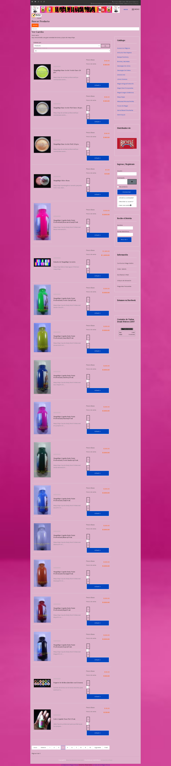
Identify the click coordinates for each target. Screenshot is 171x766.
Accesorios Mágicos (123, 48)
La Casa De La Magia (106, 760)
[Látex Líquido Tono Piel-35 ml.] (42, 719)
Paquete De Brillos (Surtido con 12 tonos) (68, 683)
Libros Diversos (122, 79)
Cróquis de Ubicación (124, 280)
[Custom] (44, 1)
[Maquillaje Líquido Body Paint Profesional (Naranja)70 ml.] (42, 573)
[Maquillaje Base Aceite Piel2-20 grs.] (42, 144)
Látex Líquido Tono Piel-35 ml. (64, 719)
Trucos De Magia (122, 106)
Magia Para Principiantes (125, 88)
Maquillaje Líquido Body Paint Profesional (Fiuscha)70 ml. (64, 418)
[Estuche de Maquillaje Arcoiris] (42, 262)
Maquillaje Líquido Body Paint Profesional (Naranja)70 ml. (64, 573)
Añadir (98, 85)
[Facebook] (32, 1)
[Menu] (135, 9)
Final (106, 747)
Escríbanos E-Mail (123, 275)
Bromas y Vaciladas (123, 61)
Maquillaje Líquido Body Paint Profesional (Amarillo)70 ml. (64, 337)
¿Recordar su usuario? (126, 201)
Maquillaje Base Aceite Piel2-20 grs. (66, 144)
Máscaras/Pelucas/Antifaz (125, 101)
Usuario (119, 171)
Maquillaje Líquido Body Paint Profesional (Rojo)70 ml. (64, 609)
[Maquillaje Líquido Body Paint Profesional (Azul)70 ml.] (42, 500)
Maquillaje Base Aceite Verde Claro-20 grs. (67, 71)
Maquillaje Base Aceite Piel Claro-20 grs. (67, 108)
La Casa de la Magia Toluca (69, 765)
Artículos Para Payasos (124, 52)
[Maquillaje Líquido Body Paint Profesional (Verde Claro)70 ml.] (42, 300)
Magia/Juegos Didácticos (125, 92)
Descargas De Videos (124, 70)
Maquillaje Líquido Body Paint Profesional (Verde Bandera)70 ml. (65, 459)
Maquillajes (121, 97)
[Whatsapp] (41, 1)
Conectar (127, 192)
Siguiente (98, 747)
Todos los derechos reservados (75, 760)
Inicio (126, 9)
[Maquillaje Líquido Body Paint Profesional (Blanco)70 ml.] (42, 536)
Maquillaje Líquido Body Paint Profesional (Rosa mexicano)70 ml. (65, 221)
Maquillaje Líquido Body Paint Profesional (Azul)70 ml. (64, 500)
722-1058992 (123, 1)
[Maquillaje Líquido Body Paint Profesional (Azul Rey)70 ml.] (42, 377)
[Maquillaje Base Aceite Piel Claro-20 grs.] (42, 108)
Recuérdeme (123, 187)
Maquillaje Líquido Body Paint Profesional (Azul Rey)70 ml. (64, 377)
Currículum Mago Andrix (125, 263)
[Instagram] (38, 1)
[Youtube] (35, 1)
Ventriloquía (121, 115)
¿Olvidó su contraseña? (126, 198)
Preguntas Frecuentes (124, 286)
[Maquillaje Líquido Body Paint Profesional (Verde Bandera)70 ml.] (42, 459)
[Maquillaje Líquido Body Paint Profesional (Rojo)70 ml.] (42, 610)
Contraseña (120, 178)
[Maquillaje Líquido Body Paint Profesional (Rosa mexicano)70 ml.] (42, 221)
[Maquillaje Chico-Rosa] (42, 181)
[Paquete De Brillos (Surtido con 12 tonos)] (42, 683)
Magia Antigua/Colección (125, 84)
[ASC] (105, 45)
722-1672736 (116, 1)
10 (90, 747)
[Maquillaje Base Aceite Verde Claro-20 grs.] (42, 72)
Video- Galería (121, 269)
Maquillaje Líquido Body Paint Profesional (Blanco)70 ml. (64, 536)
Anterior (43, 747)
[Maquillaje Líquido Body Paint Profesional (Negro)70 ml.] (42, 646)
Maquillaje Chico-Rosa (61, 181)
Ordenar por (37, 42)
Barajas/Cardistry (122, 57)
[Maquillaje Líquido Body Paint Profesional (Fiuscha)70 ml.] (42, 418)
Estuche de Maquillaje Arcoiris (64, 262)
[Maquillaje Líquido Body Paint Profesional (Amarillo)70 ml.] (42, 337)
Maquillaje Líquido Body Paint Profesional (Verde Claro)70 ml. (64, 299)
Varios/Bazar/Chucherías (125, 110)
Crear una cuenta (124, 205)
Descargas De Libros (123, 66)
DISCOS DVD (121, 75)
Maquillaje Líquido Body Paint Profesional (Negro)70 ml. (64, 646)
